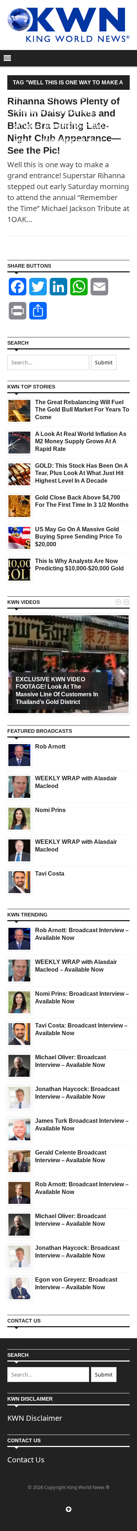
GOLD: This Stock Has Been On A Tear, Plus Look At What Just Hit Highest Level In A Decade (81, 473)
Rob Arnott (50, 746)
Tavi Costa (49, 873)
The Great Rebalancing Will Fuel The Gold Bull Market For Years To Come (82, 410)
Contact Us (26, 1460)
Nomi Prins (50, 810)
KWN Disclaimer (34, 1418)
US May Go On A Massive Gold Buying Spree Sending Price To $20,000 (78, 537)
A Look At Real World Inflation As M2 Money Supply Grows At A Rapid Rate (80, 441)
